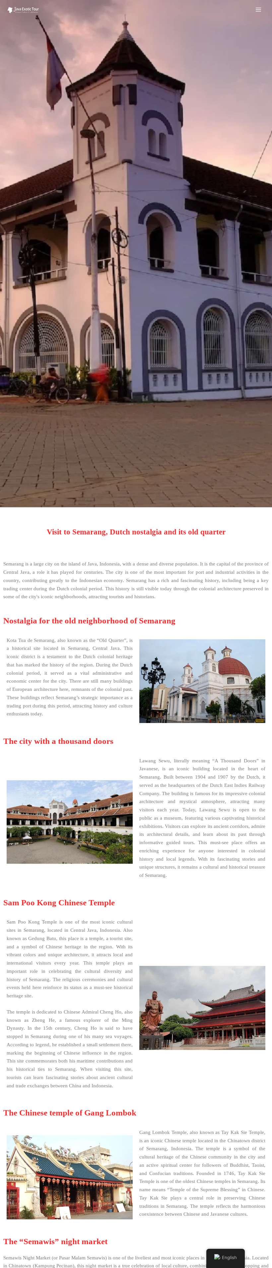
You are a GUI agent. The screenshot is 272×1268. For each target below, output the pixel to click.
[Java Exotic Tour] (23, 10)
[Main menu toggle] (258, 10)
